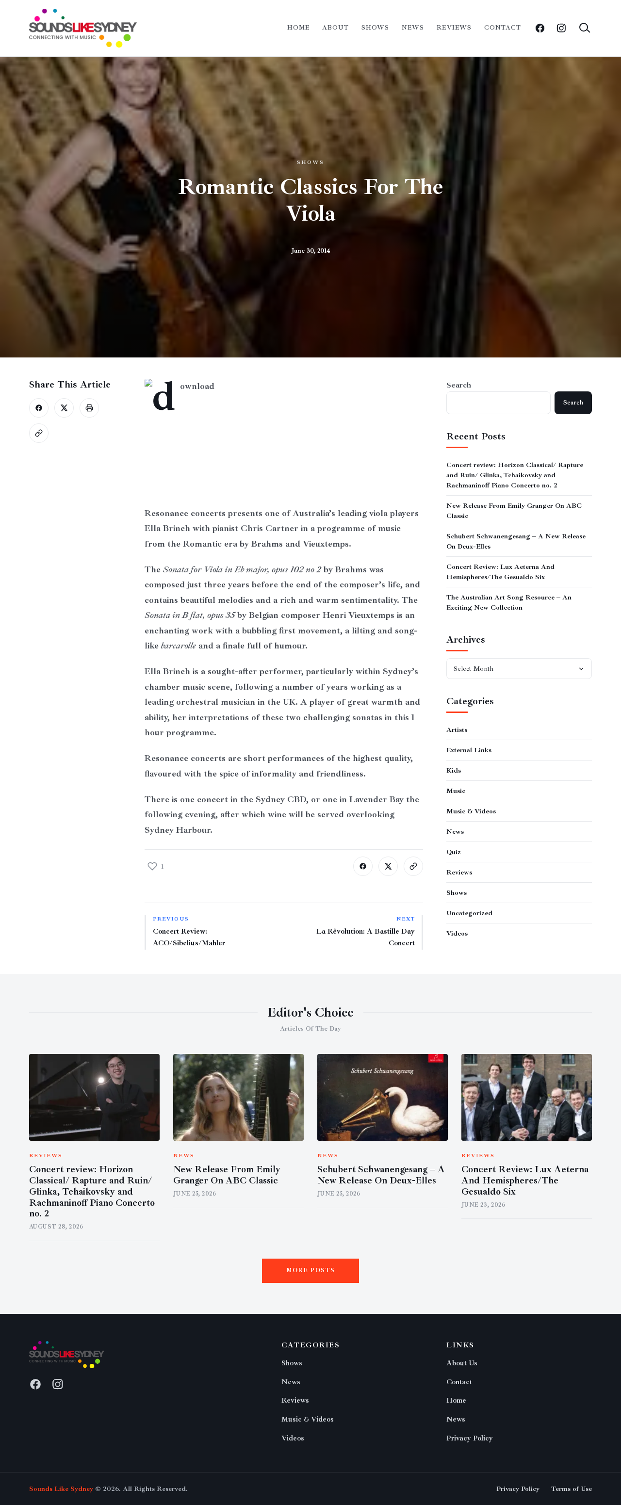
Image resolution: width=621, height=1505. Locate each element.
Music (455, 791)
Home (298, 28)
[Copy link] (39, 433)
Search (458, 385)
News (413, 28)
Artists (456, 730)
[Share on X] (64, 408)
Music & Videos (471, 811)
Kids (453, 770)
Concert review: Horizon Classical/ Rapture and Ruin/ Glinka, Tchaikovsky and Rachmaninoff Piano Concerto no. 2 (514, 475)
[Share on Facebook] (39, 408)
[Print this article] (89, 408)
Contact (502, 28)
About (335, 28)
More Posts (310, 1270)
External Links (468, 750)
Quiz (453, 852)
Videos (457, 933)
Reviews (454, 28)
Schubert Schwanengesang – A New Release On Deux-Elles (381, 1175)
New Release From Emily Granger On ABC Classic (226, 1175)
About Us (461, 1363)
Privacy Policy (469, 1438)
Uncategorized (469, 913)
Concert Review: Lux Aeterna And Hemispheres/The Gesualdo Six (524, 1181)
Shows (375, 28)
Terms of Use (571, 1489)
